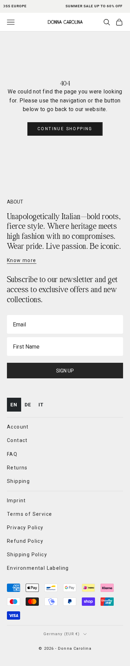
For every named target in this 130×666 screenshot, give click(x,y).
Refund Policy (25, 541)
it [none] (41, 404)
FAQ (12, 454)
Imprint (16, 500)
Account (18, 427)
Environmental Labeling (38, 568)
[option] (28, 405)
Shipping (18, 481)
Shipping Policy (27, 554)
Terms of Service (29, 514)
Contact (17, 440)
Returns (17, 467)
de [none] (28, 404)
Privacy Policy (25, 527)
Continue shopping (65, 128)
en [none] (14, 404)
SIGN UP (65, 371)
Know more (21, 260)
